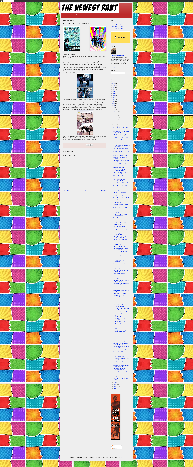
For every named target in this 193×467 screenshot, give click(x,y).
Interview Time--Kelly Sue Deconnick (119, 352)
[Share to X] (89, 145)
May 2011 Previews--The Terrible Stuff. (120, 375)
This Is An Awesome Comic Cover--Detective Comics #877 (121, 179)
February (116, 386)
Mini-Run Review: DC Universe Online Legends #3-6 (120, 355)
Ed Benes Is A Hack (117, 224)
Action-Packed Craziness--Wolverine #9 (121, 164)
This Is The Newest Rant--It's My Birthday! (120, 186)
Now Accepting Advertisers (118, 28)
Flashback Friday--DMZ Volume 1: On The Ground (121, 243)
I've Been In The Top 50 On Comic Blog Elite (121, 277)
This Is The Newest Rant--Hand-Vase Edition (121, 227)
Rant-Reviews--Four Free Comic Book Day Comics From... (120, 221)
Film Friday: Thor (117, 339)
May (115, 126)
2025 (113, 81)
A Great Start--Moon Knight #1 (120, 341)
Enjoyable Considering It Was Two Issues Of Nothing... (120, 315)
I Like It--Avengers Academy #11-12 (121, 255)
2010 (113, 391)
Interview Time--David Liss (119, 246)
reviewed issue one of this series (72, 61)
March (115, 384)
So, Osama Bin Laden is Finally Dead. (120, 372)
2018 (113, 95)
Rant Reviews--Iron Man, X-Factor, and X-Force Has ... (121, 249)
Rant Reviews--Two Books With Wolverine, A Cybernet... (120, 312)
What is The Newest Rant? (117, 24)
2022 (113, 87)
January (115, 388)
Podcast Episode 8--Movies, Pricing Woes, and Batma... (121, 131)
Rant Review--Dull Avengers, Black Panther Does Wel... (121, 281)
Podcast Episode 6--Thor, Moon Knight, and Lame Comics (120, 296)
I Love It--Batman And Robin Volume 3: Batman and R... (119, 169)
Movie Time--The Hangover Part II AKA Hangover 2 (121, 152)
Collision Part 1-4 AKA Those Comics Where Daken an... (120, 264)
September (116, 117)
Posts (114, 445)
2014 (113, 103)
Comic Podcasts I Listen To (119, 304)
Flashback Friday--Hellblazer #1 (120, 293)
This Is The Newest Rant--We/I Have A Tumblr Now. (121, 149)
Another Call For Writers (118, 306)
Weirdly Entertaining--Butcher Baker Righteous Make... (121, 284)
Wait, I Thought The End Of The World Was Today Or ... (120, 237)
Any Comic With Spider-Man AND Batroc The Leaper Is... (121, 309)
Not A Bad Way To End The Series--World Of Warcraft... (121, 365)
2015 (113, 101)
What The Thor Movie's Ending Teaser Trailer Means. (120, 324)
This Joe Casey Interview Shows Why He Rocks (121, 218)
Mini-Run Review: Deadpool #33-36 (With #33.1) (121, 271)
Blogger (121, 457)
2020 (113, 91)
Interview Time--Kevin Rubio (119, 299)
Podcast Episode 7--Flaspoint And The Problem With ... (120, 230)
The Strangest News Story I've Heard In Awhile (121, 189)
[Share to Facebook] (91, 145)
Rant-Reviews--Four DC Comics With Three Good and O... (120, 135)
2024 (113, 83)
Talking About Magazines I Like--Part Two (120, 205)
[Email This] (86, 145)
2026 (113, 79)
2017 (113, 97)
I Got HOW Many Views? (119, 321)
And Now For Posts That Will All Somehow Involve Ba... (120, 183)
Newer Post (66, 190)
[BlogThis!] (88, 145)
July (115, 122)
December (116, 111)
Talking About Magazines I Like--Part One (120, 208)
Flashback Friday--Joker (118, 167)
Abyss (68, 147)
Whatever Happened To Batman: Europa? (120, 176)
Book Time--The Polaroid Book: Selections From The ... (120, 157)
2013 (113, 105)
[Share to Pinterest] (92, 145)
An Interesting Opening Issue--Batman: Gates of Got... (120, 215)
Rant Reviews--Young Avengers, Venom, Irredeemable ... (120, 334)
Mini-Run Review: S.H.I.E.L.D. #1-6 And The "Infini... (121, 142)
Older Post (103, 190)
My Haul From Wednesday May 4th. (121, 349)
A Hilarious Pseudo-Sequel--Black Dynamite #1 (120, 261)
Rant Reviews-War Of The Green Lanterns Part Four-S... (120, 343)
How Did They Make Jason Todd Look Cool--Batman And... (120, 233)
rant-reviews (80, 147)
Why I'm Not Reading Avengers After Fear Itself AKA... (121, 145)
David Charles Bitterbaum (118, 55)
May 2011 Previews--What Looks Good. (120, 379)
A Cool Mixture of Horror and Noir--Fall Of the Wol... (121, 201)
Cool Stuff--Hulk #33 (118, 195)
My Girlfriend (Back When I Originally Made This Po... (119, 331)
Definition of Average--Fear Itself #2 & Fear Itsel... (121, 347)
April (115, 382)
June (115, 124)
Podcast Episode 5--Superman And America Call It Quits (120, 362)
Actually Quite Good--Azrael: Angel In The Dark (121, 319)
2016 (113, 99)
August (115, 120)
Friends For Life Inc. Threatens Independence (120, 267)
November (116, 113)
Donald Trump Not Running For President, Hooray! (120, 274)
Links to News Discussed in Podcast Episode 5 (121, 359)
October (115, 115)
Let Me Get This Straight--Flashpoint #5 (121, 287)
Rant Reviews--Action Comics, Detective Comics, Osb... (120, 369)
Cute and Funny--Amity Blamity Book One (120, 211)
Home (85, 190)
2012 (113, 107)
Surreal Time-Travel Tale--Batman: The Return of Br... (121, 173)
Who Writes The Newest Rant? (118, 26)
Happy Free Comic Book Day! (120, 337)
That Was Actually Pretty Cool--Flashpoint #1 (120, 240)
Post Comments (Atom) (74, 193)
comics (71, 147)
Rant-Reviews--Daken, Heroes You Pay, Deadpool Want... (120, 193)
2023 (113, 85)
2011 (113, 110)
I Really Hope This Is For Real (120, 155)
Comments (115, 448)
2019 (113, 93)
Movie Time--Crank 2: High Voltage (121, 137)
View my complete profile (116, 67)
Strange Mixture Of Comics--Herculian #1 (119, 327)
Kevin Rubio (75, 147)
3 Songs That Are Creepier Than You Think (121, 290)
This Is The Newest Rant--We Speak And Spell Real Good (121, 198)
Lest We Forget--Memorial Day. (120, 139)
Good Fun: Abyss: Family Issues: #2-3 (121, 301)
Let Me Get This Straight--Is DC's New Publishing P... (120, 128)
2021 (113, 89)
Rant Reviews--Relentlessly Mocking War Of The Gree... (121, 161)
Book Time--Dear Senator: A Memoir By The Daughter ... (121, 252)
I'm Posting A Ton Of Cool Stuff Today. (120, 257)
